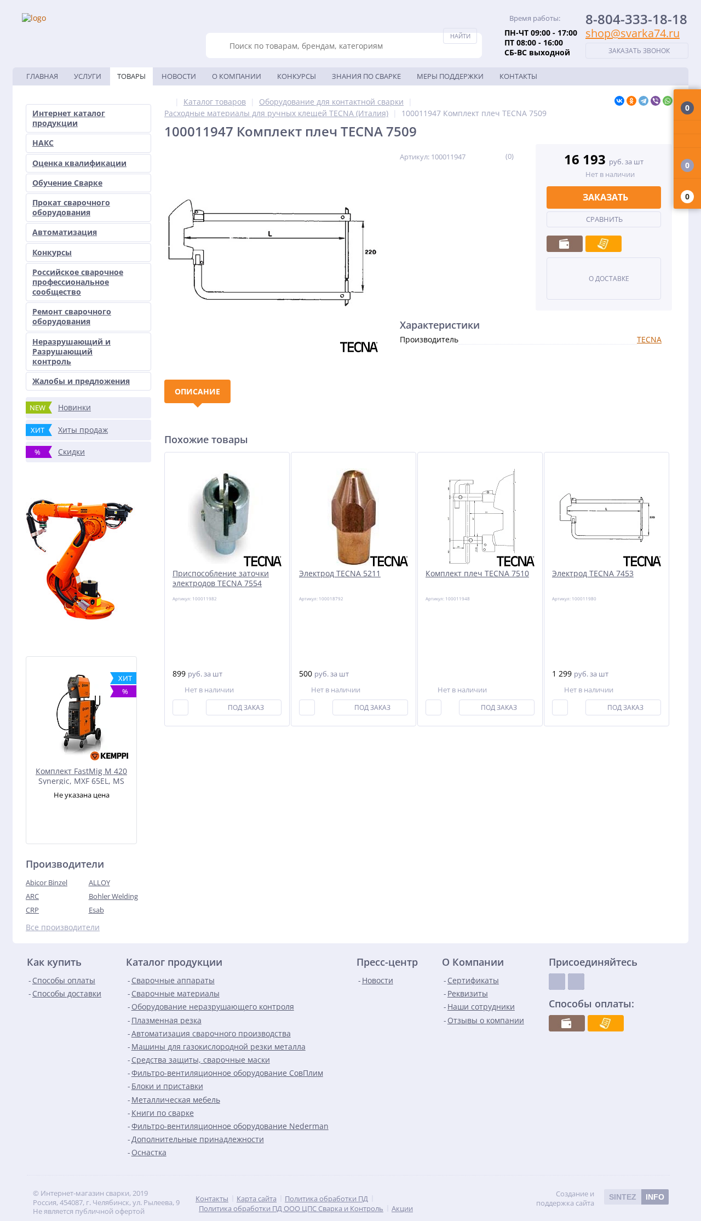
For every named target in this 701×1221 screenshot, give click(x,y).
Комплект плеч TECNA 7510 (477, 573)
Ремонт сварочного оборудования (71, 316)
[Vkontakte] (557, 981)
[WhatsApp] (668, 101)
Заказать (605, 197)
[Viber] (655, 101)
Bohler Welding (113, 896)
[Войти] (687, 127)
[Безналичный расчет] (603, 244)
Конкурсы (296, 76)
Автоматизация (64, 232)
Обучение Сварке (67, 182)
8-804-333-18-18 (636, 19)
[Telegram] (643, 101)
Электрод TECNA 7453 (593, 573)
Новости (179, 76)
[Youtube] (576, 981)
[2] (476, 156)
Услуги (87, 76)
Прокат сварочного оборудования (71, 207)
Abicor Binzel (46, 882)
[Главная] (167, 101)
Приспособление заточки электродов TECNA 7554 (221, 578)
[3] (483, 156)
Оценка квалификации (79, 163)
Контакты (518, 76)
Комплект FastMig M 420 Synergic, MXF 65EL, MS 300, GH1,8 (81, 775)
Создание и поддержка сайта (600, 1198)
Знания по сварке (366, 76)
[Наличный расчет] (565, 244)
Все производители (63, 927)
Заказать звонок (639, 50)
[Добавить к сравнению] (180, 707)
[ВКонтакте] (619, 101)
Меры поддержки (450, 76)
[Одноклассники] (631, 101)
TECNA (649, 339)
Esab (96, 910)
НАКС (43, 142)
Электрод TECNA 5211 (340, 573)
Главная (42, 76)
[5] (498, 156)
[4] (491, 156)
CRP (32, 910)
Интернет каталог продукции (68, 118)
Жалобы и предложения (81, 381)
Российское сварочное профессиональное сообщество (77, 282)
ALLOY (99, 882)
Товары (131, 76)
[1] (469, 156)
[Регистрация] (687, 141)
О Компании (236, 76)
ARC (32, 896)
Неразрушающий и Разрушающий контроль (71, 351)
